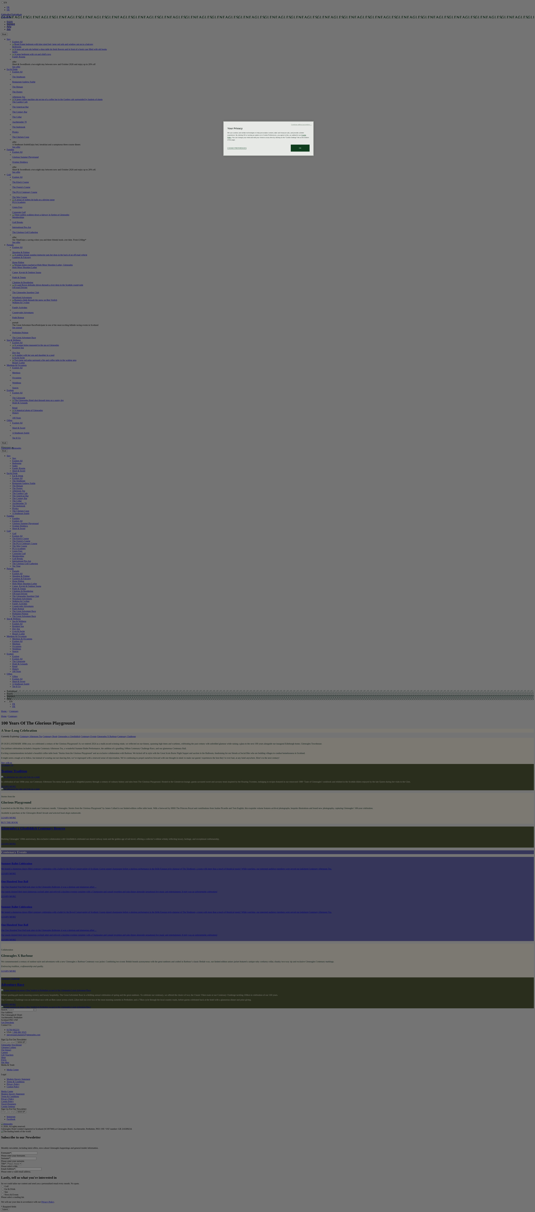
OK (300, 148)
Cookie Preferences (236, 148)
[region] (268, 138)
